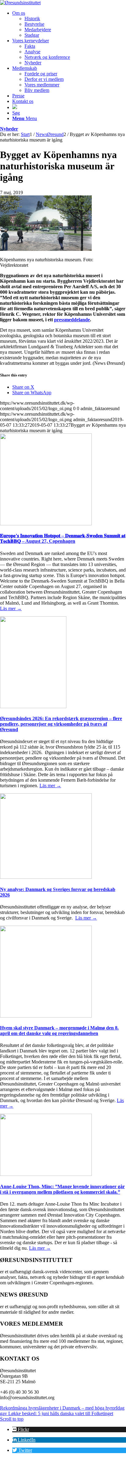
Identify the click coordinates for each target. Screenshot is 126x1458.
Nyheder (9, 128)
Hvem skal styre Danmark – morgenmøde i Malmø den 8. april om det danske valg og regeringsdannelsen (59, 1030)
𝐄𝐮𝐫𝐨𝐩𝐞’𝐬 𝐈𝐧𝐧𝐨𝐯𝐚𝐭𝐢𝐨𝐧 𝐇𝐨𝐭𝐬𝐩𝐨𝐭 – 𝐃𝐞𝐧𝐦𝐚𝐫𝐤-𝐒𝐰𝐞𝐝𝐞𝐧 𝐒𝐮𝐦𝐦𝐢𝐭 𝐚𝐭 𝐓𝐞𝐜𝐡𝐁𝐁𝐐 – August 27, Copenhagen (62, 538)
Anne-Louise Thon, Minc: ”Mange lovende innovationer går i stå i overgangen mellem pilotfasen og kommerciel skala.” (62, 1189)
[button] (20, 1429)
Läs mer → (11, 608)
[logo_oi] (20, 2)
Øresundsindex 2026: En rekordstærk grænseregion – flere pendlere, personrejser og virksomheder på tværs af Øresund (61, 724)
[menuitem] (69, 24)
